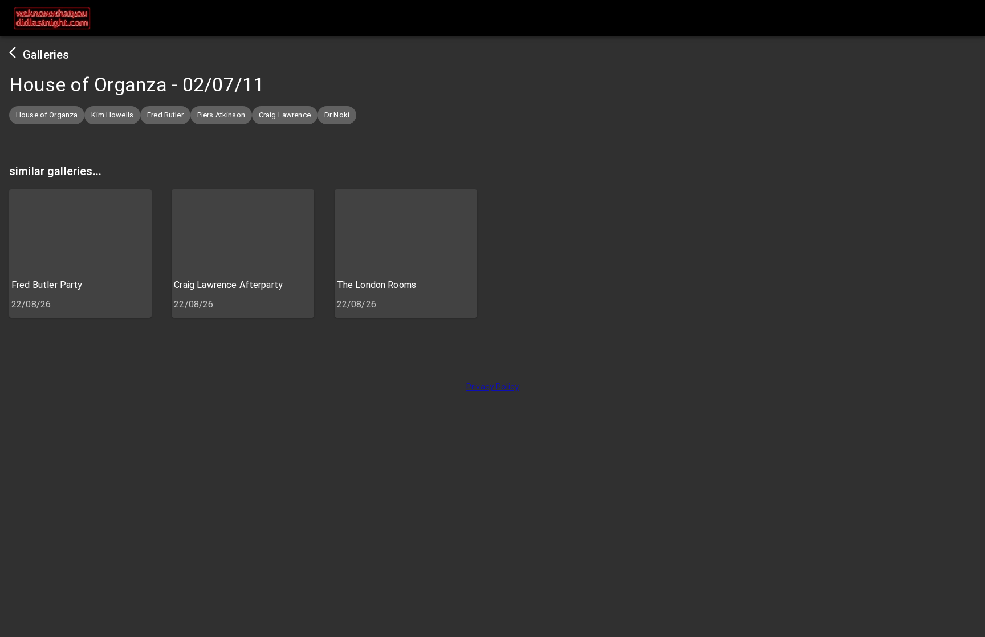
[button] (46, 115)
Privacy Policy (492, 387)
